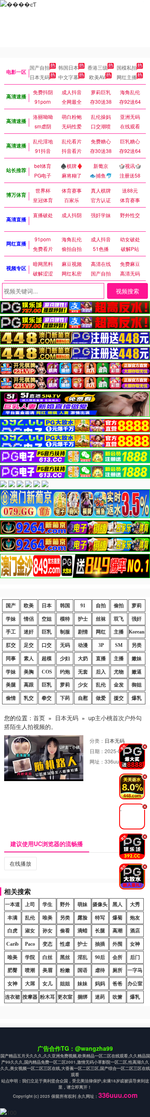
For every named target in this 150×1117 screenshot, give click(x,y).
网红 (101, 632)
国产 (11, 606)
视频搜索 (127, 291)
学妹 (11, 619)
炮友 (135, 918)
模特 (65, 619)
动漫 (83, 645)
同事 (11, 658)
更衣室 (65, 997)
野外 (65, 904)
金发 (119, 685)
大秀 (135, 904)
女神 (135, 944)
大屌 (30, 984)
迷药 (100, 997)
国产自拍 (40, 67)
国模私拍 (127, 67)
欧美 (29, 606)
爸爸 (117, 984)
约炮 (65, 672)
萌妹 (83, 904)
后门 (135, 957)
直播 (101, 658)
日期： (97, 750)
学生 (47, 904)
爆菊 (117, 918)
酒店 (135, 931)
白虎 (13, 931)
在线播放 (20, 863)
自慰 (83, 698)
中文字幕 (68, 76)
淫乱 (83, 957)
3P (101, 645)
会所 (117, 957)
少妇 (65, 658)
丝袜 (101, 619)
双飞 (119, 619)
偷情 (11, 698)
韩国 (65, 606)
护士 (83, 619)
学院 (30, 957)
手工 (11, 632)
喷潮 (30, 970)
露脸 (83, 918)
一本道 (12, 904)
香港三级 (98, 67)
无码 (65, 645)
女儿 (47, 984)
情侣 (29, 619)
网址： (97, 761)
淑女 (30, 931)
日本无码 (40, 76)
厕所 (117, 970)
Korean (137, 632)
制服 (65, 632)
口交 (47, 645)
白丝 (47, 957)
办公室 (135, 984)
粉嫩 (65, 970)
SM (118, 645)
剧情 (83, 632)
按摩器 (30, 997)
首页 (39, 718)
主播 (119, 632)
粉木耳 (47, 997)
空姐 (47, 619)
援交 (119, 698)
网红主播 (127, 76)
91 (82, 606)
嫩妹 (137, 658)
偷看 (65, 931)
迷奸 (29, 632)
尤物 (119, 672)
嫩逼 (137, 672)
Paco (30, 944)
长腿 (100, 931)
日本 (47, 606)
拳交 (47, 698)
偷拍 (119, 606)
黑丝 (65, 957)
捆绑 (83, 997)
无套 (83, 672)
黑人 (117, 904)
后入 (101, 672)
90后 (100, 957)
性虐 (65, 944)
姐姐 (65, 984)
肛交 (11, 645)
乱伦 (101, 685)
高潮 (117, 931)
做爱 (101, 698)
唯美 (47, 918)
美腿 (11, 685)
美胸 (29, 672)
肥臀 (13, 970)
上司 (30, 904)
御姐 (137, 685)
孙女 (47, 931)
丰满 (13, 918)
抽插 (100, 944)
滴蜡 (83, 931)
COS (47, 672)
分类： (97, 740)
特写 (100, 918)
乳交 (29, 698)
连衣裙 (12, 997)
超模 (47, 658)
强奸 (137, 619)
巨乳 (47, 632)
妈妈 (100, 984)
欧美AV (97, 76)
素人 (29, 658)
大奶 (83, 658)
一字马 (135, 970)
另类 (137, 645)
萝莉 (137, 606)
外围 (117, 944)
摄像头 (100, 904)
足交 (29, 645)
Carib (12, 944)
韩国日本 (68, 67)
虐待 (100, 970)
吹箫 (117, 997)
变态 (47, 944)
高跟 (29, 685)
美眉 (47, 970)
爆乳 (137, 698)
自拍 (101, 606)
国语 (83, 970)
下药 (65, 698)
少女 (83, 685)
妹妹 (83, 984)
